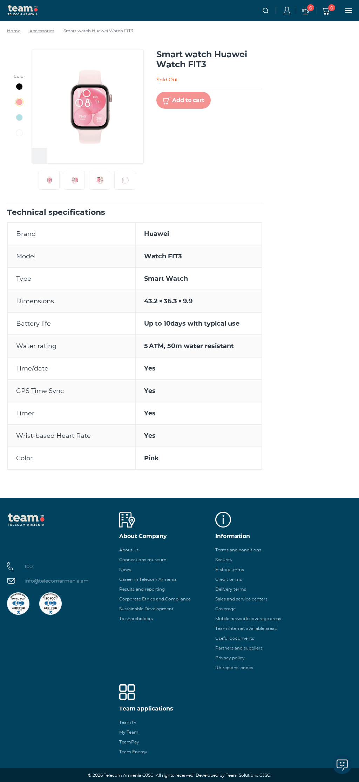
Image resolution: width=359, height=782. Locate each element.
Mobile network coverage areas (248, 618)
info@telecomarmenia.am (57, 581)
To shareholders (136, 618)
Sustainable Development (146, 608)
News (125, 569)
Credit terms (228, 579)
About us (128, 549)
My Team (128, 732)
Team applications (146, 708)
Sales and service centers (241, 598)
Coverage (225, 608)
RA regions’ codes (234, 667)
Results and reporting (142, 589)
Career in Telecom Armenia (148, 579)
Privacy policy (230, 657)
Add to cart (188, 100)
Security (223, 559)
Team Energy (133, 751)
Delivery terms (230, 589)
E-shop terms (229, 569)
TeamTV (127, 722)
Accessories (41, 30)
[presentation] (37, 180)
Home (13, 30)
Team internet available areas (246, 628)
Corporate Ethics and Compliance (155, 598)
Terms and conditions (238, 549)
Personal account (285, 10)
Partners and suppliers (239, 648)
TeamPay (129, 741)
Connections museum (143, 559)
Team (23, 9)
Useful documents (234, 638)
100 (29, 566)
